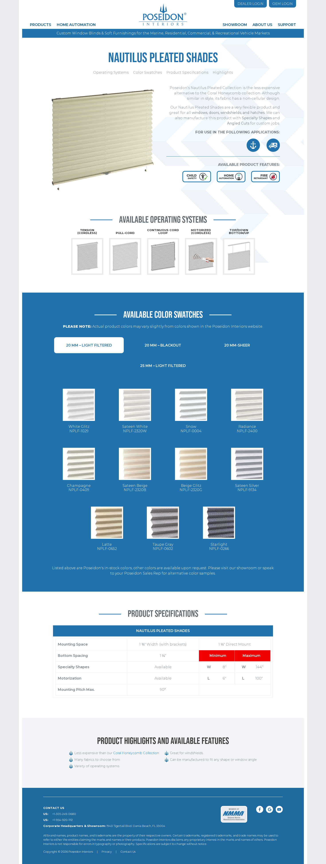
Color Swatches (147, 72)
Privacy (107, 851)
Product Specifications (187, 72)
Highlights (223, 72)
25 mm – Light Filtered (163, 366)
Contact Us (128, 851)
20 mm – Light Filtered (89, 345)
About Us (262, 25)
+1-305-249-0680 (64, 814)
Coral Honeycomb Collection (136, 753)
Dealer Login (250, 4)
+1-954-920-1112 (62, 820)
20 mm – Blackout (163, 345)
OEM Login (282, 4)
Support (287, 25)
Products (40, 25)
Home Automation (76, 25)
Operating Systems (111, 72)
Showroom (235, 25)
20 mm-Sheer (237, 345)
